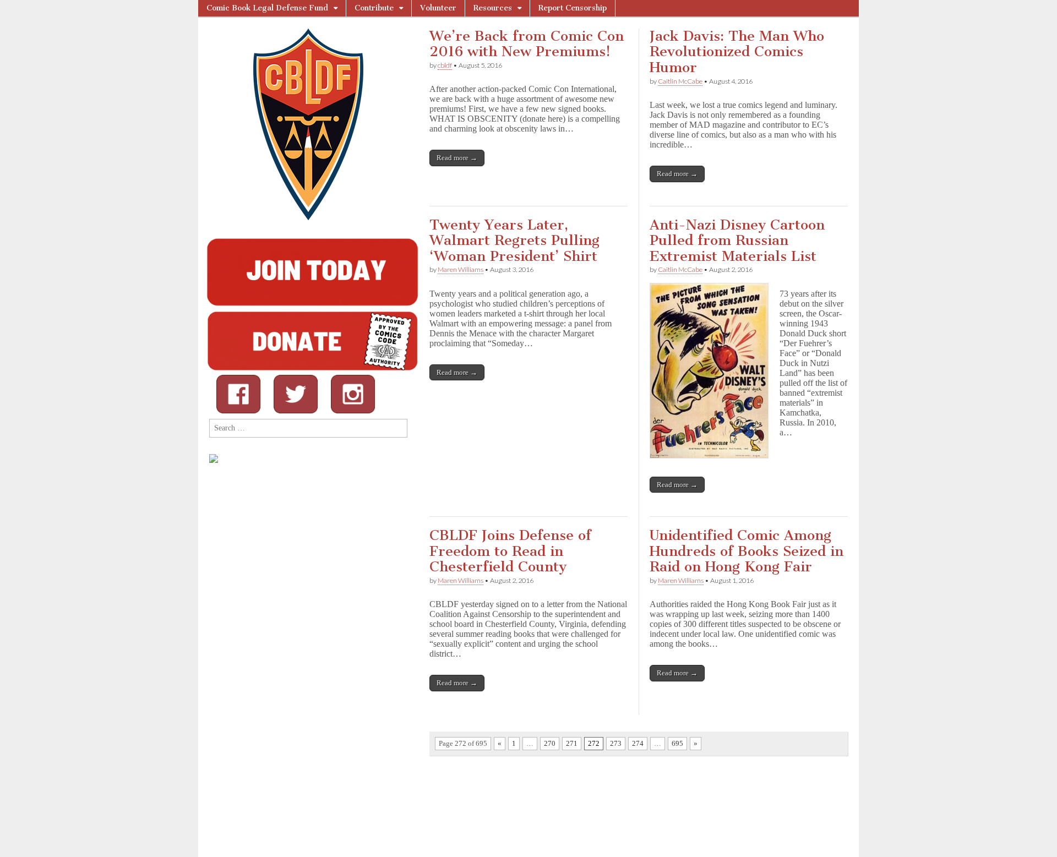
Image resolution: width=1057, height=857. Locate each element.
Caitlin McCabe (680, 81)
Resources (492, 8)
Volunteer (438, 8)
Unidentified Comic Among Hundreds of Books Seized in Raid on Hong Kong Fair (746, 551)
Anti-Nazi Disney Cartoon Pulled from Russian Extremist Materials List (737, 240)
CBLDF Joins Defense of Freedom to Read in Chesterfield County (510, 551)
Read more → (457, 158)
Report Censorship (572, 8)
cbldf (445, 65)
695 (677, 743)
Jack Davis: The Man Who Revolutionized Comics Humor (737, 52)
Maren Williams (460, 269)
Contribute (374, 8)
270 (549, 743)
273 (616, 743)
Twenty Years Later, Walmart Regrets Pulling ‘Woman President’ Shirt (514, 240)
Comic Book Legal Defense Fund (267, 8)
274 (638, 743)
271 (571, 743)
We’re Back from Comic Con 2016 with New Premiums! (526, 44)
